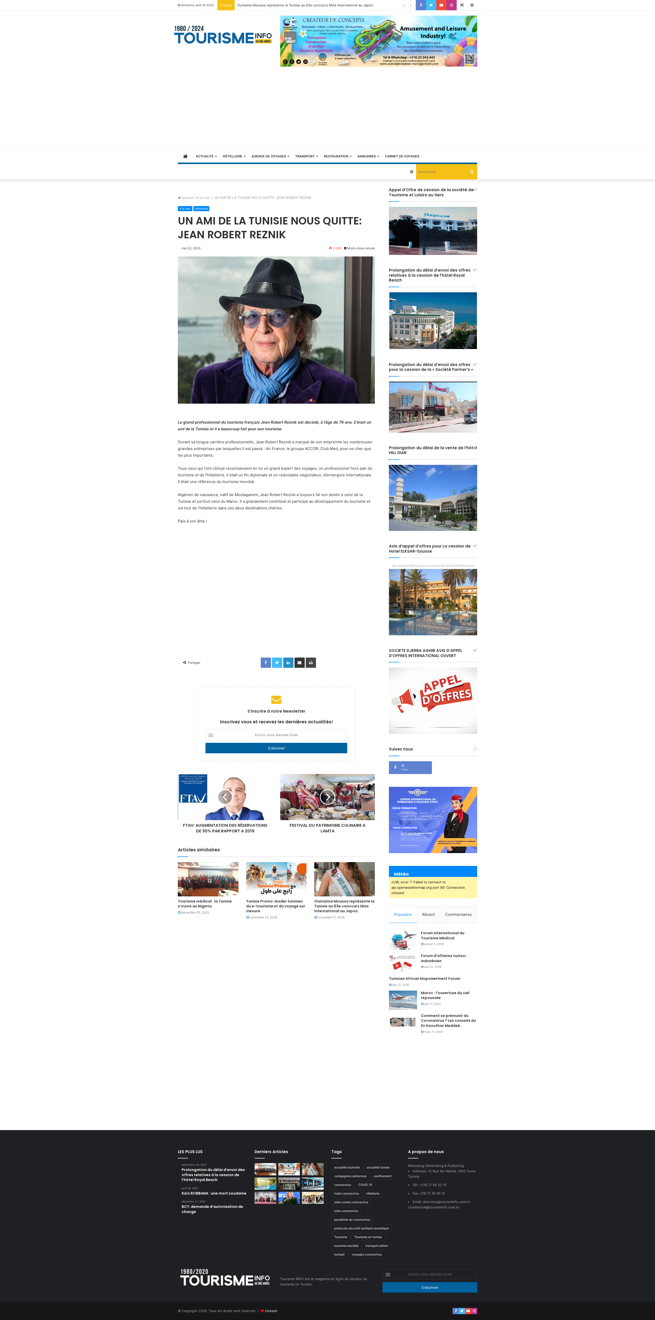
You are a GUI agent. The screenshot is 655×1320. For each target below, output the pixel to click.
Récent (428, 914)
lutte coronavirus (346, 1211)
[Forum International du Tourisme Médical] (403, 940)
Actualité (205, 156)
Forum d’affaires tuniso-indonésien (444, 958)
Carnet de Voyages (402, 156)
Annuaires (366, 156)
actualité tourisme (347, 1167)
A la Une (203, 198)
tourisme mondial (346, 1246)
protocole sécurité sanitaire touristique (361, 1228)
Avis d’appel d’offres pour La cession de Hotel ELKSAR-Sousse (433, 565)
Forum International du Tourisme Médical (442, 935)
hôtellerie (372, 1193)
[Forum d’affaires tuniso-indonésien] (403, 963)
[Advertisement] (327, 110)
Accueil (187, 198)
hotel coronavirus (346, 1193)
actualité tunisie (378, 1167)
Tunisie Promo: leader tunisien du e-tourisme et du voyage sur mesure (275, 906)
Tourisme (340, 1237)
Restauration (336, 156)
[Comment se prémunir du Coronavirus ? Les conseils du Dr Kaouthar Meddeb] (403, 1023)
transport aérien (377, 1246)
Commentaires (458, 914)
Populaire (403, 914)
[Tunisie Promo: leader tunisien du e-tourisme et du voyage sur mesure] (276, 879)
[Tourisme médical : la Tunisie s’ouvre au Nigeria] (208, 879)
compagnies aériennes (350, 1176)
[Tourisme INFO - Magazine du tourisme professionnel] (223, 34)
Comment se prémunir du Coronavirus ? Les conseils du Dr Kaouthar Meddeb (448, 1020)
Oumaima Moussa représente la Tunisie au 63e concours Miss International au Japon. (344, 906)
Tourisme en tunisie (368, 1237)
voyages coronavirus (367, 1254)
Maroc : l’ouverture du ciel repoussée (445, 995)
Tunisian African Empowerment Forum (424, 978)
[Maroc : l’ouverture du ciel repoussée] (403, 1000)
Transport (305, 156)
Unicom (271, 1311)
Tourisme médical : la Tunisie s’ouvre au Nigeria (205, 904)
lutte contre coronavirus (351, 1202)
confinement (382, 1176)
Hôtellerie (232, 156)
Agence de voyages (269, 156)
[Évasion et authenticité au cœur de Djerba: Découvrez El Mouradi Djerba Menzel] (313, 1198)
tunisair (339, 1254)
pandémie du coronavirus (352, 1219)
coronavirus (342, 1185)
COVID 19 (365, 1185)
